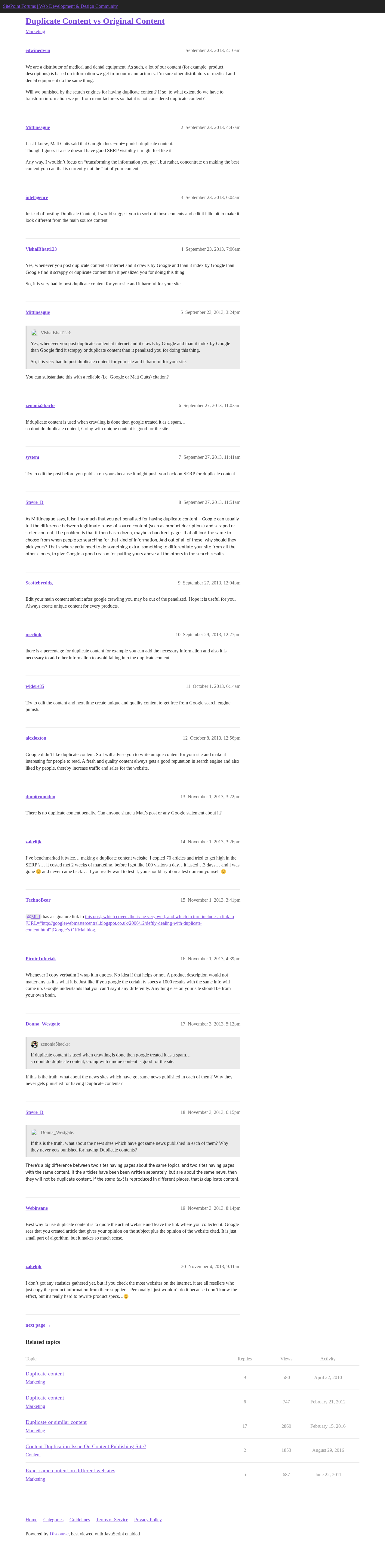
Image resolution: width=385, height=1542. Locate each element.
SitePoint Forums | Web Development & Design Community (60, 6)
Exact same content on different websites (70, 1470)
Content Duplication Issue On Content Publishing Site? (86, 1446)
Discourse (59, 1533)
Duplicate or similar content (56, 1422)
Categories (53, 1519)
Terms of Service (112, 1519)
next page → (38, 1325)
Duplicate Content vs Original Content (95, 21)
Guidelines (79, 1519)
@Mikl (33, 916)
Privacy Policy (148, 1519)
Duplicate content (45, 1374)
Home (31, 1519)
